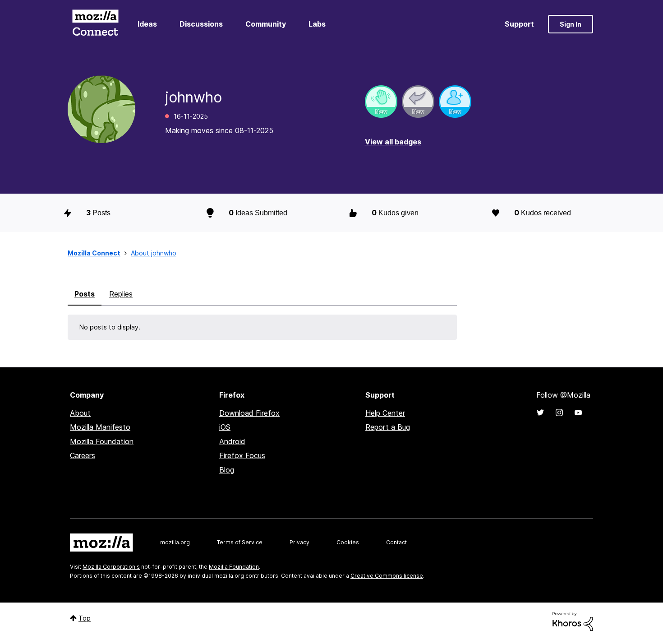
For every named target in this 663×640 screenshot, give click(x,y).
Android (232, 441)
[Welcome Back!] (381, 101)
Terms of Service (239, 542)
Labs (317, 23)
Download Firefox (249, 412)
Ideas (147, 23)
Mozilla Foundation (102, 441)
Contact (396, 542)
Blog (226, 469)
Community (265, 23)
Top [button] (84, 618)
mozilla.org (175, 542)
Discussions (201, 23)
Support (519, 23)
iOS (224, 426)
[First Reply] (418, 101)
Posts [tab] (84, 293)
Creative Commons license (386, 575)
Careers (82, 455)
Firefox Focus (242, 455)
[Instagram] (559, 412)
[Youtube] (578, 412)
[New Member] (455, 101)
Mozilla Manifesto (100, 426)
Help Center (385, 412)
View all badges (393, 141)
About (80, 412)
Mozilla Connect (95, 24)
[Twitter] (540, 412)
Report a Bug (387, 426)
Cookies (347, 542)
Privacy (299, 542)
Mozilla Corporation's (111, 566)
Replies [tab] (121, 293)
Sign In (570, 24)
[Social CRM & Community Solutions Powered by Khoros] (572, 621)
